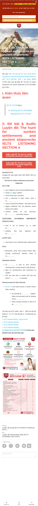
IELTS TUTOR (12, 105)
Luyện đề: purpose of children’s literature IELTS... (18, 429)
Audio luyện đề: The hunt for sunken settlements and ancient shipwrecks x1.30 (19, 165)
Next (3, 432)
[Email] (24, 446)
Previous (4, 426)
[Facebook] (4, 446)
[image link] (19, 25)
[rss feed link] (29, 446)
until (11, 193)
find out (9, 287)
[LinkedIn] (17, 446)
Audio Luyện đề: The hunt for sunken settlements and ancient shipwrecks (19, 155)
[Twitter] (11, 446)
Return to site (6, 442)
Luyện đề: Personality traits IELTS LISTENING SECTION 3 (15, 436)
